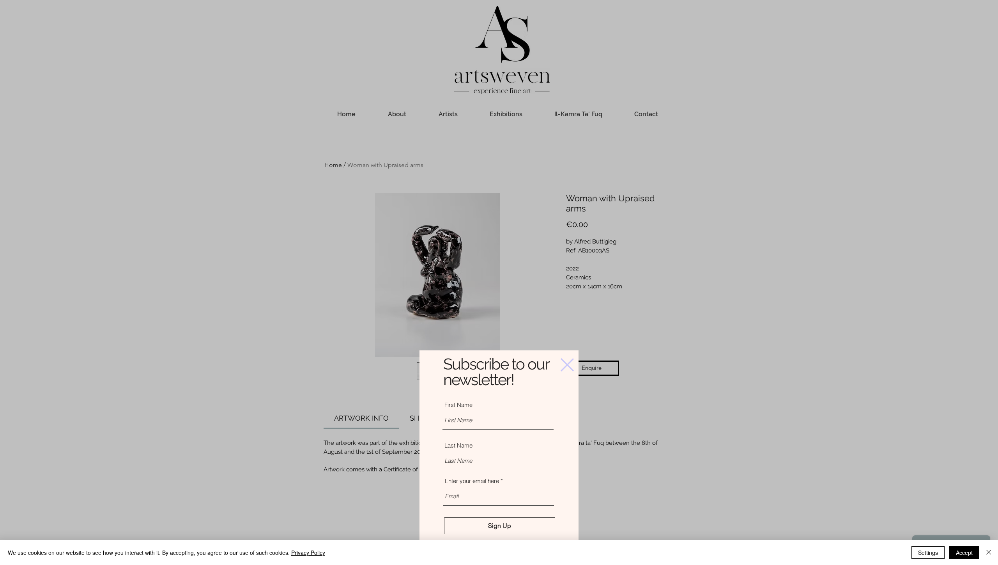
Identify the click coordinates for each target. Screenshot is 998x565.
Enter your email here (472, 481)
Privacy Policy (308, 552)
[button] (567, 365)
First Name (458, 405)
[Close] (988, 552)
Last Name (458, 445)
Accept (964, 552)
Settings (928, 552)
